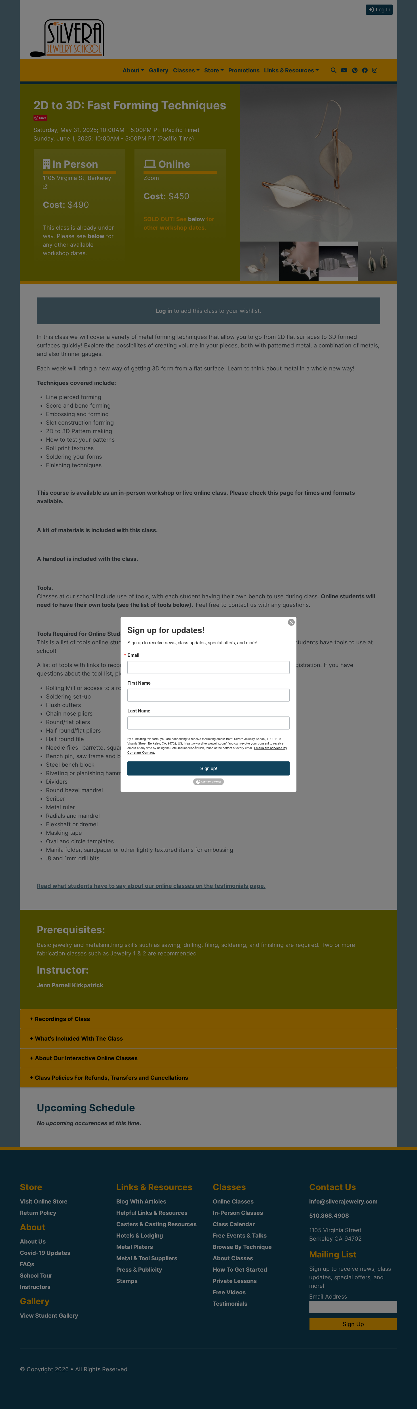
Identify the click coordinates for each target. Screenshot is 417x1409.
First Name (139, 683)
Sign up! (208, 768)
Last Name (138, 710)
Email (133, 655)
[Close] (291, 622)
